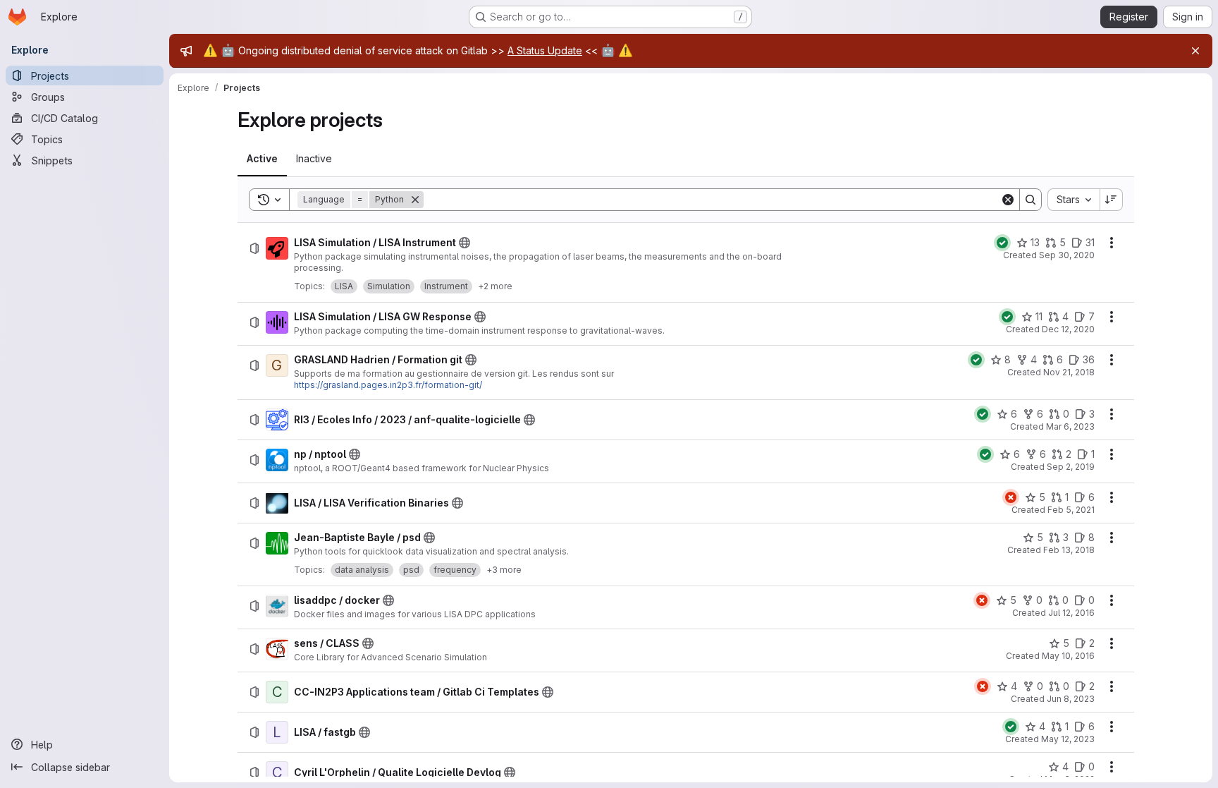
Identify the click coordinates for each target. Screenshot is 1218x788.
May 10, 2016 (1068, 655)
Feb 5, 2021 (1071, 509)
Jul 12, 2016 (1071, 612)
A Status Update (545, 50)
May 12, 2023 (1068, 739)
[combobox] (1073, 199)
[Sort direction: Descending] (1111, 199)
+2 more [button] (495, 286)
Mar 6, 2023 (1070, 426)
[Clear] (1007, 199)
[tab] (262, 158)
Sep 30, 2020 (1067, 255)
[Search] (1030, 199)
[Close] (1195, 50)
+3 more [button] (504, 569)
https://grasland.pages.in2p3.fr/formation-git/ (388, 385)
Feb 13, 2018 (1069, 550)
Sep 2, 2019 (1071, 466)
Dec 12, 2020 (1068, 329)
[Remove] (415, 199)
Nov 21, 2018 (1069, 372)
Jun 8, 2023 (1071, 698)
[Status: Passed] (1002, 242)
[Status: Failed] (1010, 497)
